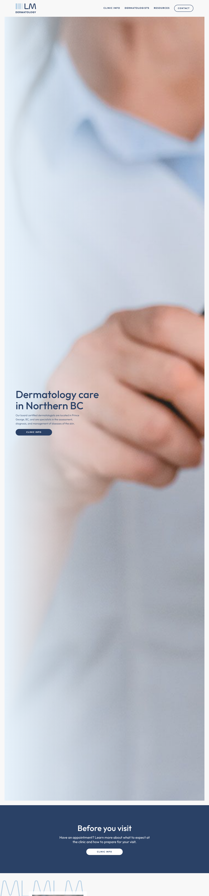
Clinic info (104, 851)
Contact (184, 8)
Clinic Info (112, 8)
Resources (162, 8)
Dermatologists (137, 8)
